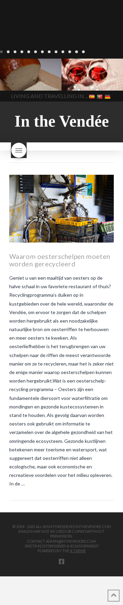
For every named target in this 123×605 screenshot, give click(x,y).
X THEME (78, 550)
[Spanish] (92, 96)
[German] (108, 96)
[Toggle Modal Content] (18, 150)
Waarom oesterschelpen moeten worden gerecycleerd (59, 260)
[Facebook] (61, 561)
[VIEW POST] (61, 209)
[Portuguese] (100, 96)
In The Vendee (25, 80)
